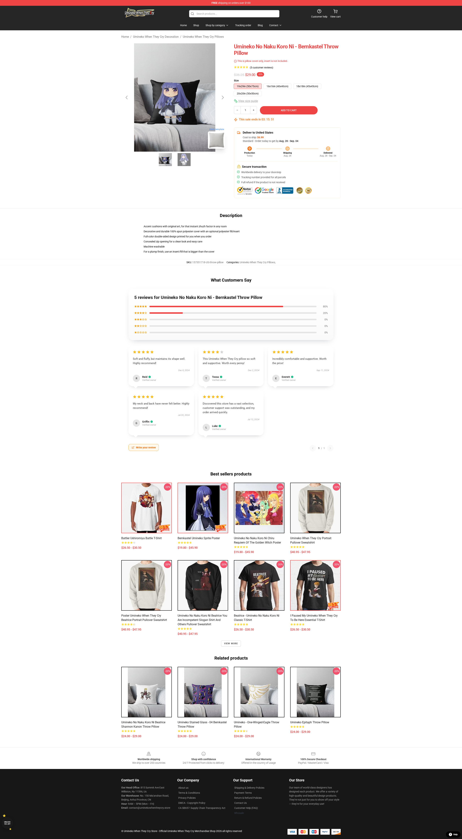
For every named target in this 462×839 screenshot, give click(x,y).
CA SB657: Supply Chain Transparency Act (201, 808)
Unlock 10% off (7, 823)
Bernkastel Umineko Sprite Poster (199, 538)
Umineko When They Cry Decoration (156, 36)
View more (231, 643)
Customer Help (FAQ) (246, 808)
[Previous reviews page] (313, 448)
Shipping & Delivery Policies (249, 787)
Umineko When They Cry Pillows (203, 36)
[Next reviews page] (330, 448)
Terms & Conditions (189, 792)
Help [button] (455, 834)
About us (183, 787)
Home (125, 36)
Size (236, 80)
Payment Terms (243, 792)
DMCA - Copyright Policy (191, 802)
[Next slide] (222, 97)
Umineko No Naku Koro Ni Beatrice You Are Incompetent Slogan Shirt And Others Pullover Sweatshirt (202, 620)
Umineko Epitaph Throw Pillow (309, 722)
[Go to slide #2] (184, 159)
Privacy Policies (187, 797)
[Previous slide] (127, 97)
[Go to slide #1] (165, 159)
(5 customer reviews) (261, 67)
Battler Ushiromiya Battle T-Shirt (141, 538)
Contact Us (240, 802)
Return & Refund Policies (248, 797)
